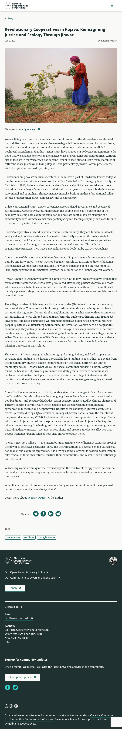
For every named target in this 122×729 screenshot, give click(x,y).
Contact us (12, 607)
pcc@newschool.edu (17, 618)
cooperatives (13, 537)
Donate (13, 588)
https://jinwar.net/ (27, 129)
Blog (10, 18)
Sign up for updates (21, 677)
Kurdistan (29, 537)
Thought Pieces (46, 537)
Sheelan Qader (36, 498)
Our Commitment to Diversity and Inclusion (31, 578)
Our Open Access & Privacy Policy (25, 572)
